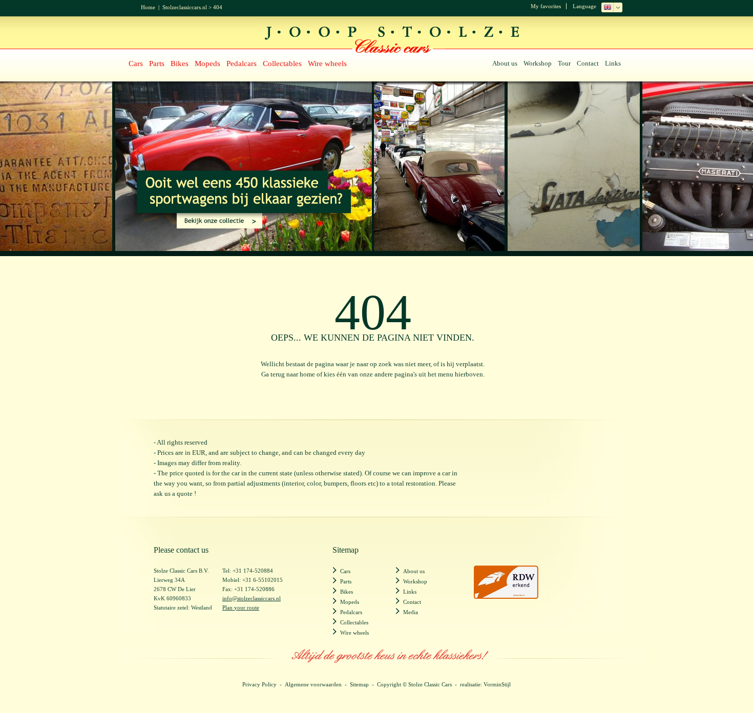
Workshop (538, 63)
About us (504, 63)
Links (613, 63)
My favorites (546, 6)
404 (217, 7)
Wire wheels (327, 63)
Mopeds (207, 63)
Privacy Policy (259, 684)
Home (148, 7)
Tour (564, 63)
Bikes (180, 63)
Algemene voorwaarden (313, 684)
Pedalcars (241, 63)
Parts (156, 63)
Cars (136, 63)
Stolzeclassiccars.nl (184, 7)
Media (410, 612)
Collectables (282, 63)
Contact (588, 63)
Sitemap (359, 684)
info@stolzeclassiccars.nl (251, 598)
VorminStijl (497, 684)
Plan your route (240, 607)
